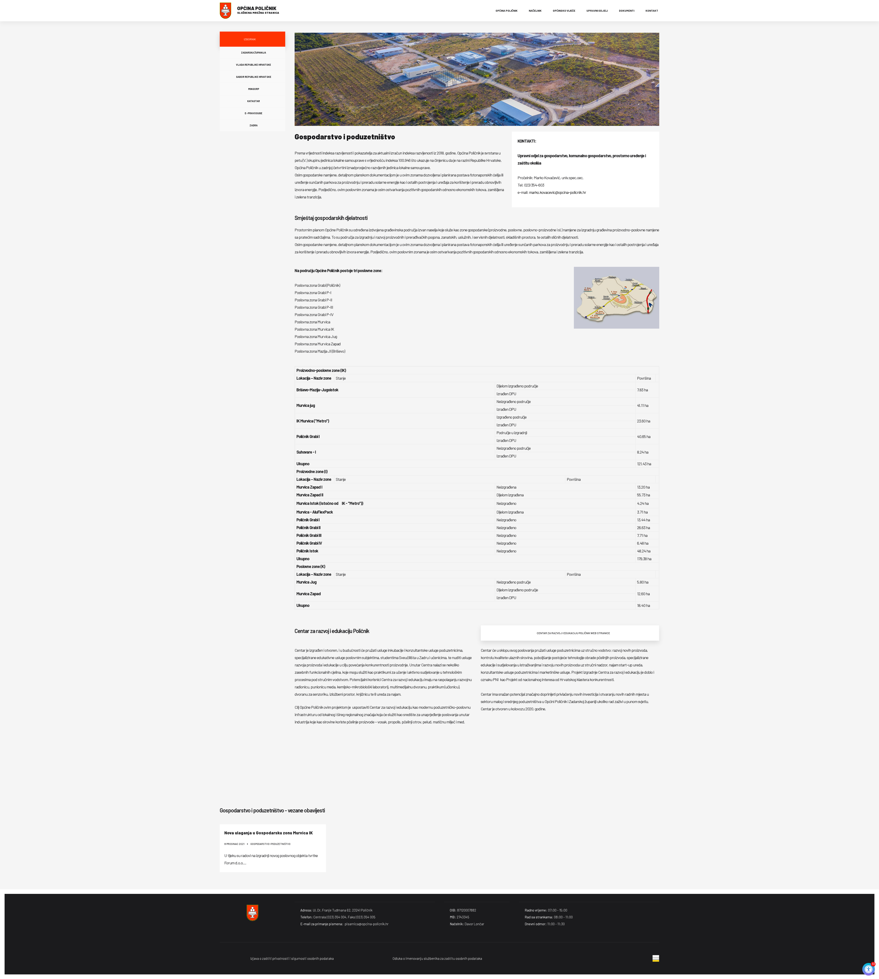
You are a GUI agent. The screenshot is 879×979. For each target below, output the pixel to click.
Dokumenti (626, 10)
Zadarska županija (253, 52)
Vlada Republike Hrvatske (253, 64)
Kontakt (652, 10)
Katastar (253, 101)
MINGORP (253, 88)
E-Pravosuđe (253, 113)
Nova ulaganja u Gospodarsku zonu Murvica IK (268, 832)
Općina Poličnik (507, 10)
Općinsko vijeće (564, 10)
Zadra (254, 125)
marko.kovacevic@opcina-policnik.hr (557, 192)
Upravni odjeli (597, 10)
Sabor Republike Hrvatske (253, 76)
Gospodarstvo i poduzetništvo (270, 843)
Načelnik (535, 10)
